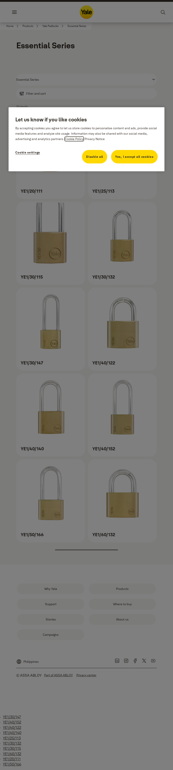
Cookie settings (27, 152)
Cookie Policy (74, 139)
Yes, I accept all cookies (134, 157)
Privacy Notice (95, 139)
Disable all (94, 157)
